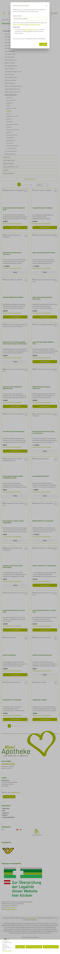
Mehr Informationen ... (7, 951)
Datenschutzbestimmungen (29, 29)
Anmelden (43, 44)
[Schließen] (46, 5)
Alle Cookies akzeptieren (51, 946)
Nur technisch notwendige (34, 946)
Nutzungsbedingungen (34, 24)
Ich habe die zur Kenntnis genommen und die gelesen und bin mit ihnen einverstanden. (30, 31)
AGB (27, 31)
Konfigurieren (20, 946)
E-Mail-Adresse (17, 16)
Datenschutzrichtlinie (19, 24)
